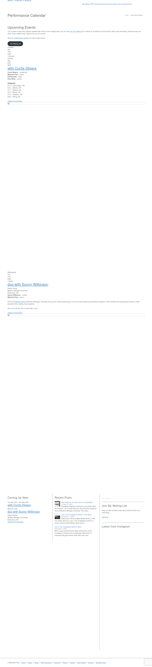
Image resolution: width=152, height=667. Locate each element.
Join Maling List (15, 44)
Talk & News (81, 662)
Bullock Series (20, 302)
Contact (90, 662)
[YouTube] (112, 498)
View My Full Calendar (15, 522)
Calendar (57, 662)
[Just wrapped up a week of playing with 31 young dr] (137, 541)
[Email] (103, 498)
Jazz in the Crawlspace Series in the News (76, 514)
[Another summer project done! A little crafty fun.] (109, 581)
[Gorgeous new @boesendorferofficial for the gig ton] (137, 579)
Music (36, 662)
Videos (72, 662)
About (30, 662)
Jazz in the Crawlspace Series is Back (68, 527)
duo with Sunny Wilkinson (28, 284)
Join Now (105, 517)
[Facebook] (106, 498)
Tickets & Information (15, 101)
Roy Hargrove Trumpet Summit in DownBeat (77, 502)
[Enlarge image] (76, 185)
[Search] (142, 3)
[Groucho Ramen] (109, 594)
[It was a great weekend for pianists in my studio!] (137, 618)
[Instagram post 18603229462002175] (123, 572)
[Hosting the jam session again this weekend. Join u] (123, 545)
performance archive (21, 38)
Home (23, 662)
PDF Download (46, 662)
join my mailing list (76, 31)
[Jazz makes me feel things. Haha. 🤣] (123, 596)
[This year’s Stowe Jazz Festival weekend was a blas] (109, 550)
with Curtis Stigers (22, 68)
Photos (65, 662)
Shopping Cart (101, 662)
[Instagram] (109, 498)
